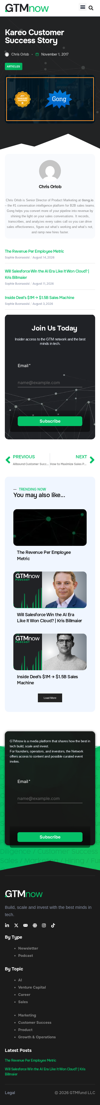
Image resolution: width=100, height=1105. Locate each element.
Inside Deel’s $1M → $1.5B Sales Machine (39, 297)
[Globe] (35, 925)
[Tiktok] (53, 925)
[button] (83, 7)
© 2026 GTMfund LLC (75, 1092)
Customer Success (34, 1022)
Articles (13, 66)
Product (25, 1029)
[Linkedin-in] (7, 925)
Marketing (27, 1015)
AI (20, 980)
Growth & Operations (37, 1037)
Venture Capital (32, 987)
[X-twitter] (16, 925)
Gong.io (87, 200)
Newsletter (28, 948)
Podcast (25, 955)
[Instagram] (44, 925)
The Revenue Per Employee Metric (34, 251)
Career (24, 994)
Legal (10, 1092)
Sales (23, 1002)
